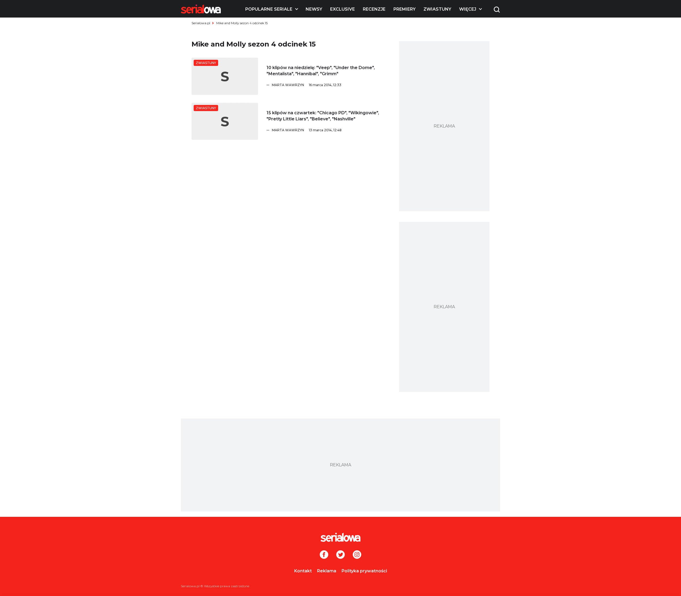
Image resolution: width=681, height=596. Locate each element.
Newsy (314, 9)
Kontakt (303, 570)
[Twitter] (340, 555)
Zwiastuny (437, 9)
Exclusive (342, 9)
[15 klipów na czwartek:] (225, 121)
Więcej (467, 9)
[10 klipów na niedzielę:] (225, 76)
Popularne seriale (268, 9)
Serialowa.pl (201, 23)
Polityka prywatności (364, 570)
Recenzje (374, 9)
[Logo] (201, 9)
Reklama (326, 570)
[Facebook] (324, 555)
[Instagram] (357, 555)
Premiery (404, 9)
